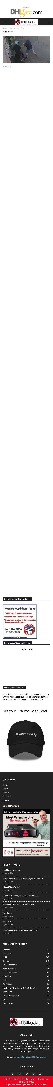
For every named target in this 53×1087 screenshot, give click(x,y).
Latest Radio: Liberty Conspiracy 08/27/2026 (21, 896)
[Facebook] (12, 1074)
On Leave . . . (14, 28)
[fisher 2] (26, 63)
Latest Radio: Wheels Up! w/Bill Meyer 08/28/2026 (23, 879)
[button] (4, 21)
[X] (19, 1074)
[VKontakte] (33, 1074)
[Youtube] (40, 1074)
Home (5, 28)
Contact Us (7, 796)
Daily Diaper (7, 913)
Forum (5, 789)
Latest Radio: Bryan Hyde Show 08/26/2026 (20, 930)
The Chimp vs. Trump (11, 870)
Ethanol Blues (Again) (11, 887)
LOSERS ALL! (8, 922)
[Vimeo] (26, 1074)
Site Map (6, 800)
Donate (6, 792)
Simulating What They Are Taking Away (19, 904)
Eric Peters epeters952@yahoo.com (31, 1057)
